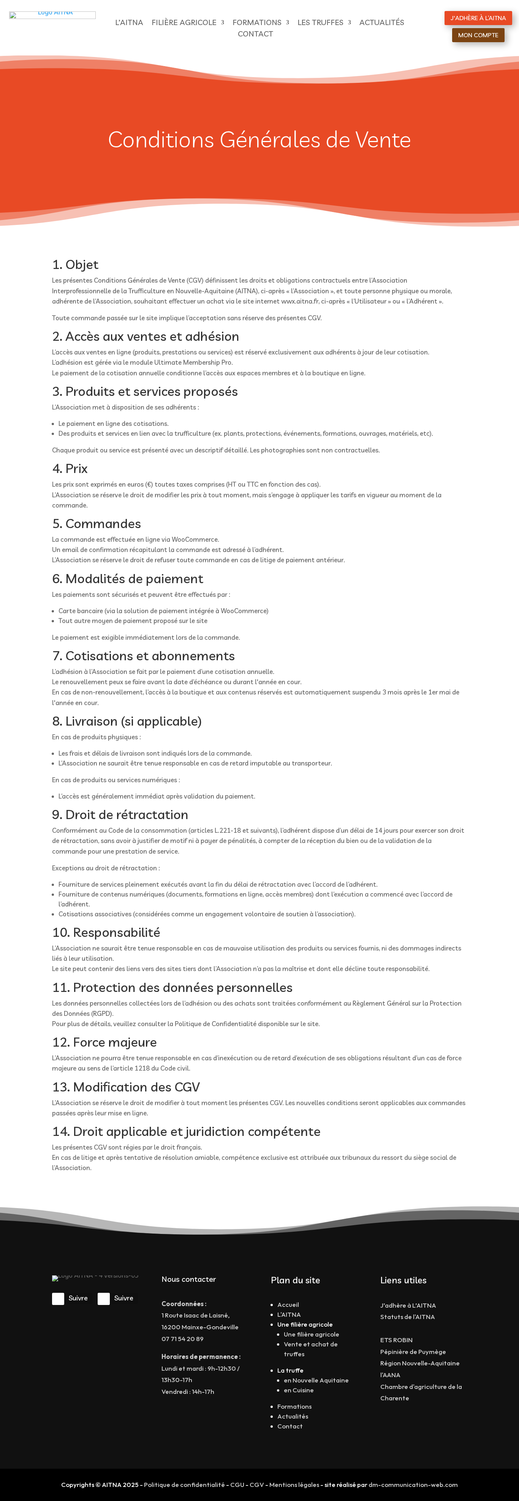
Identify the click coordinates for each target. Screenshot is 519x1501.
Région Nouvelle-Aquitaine (420, 1363)
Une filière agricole (311, 1334)
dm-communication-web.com (413, 1484)
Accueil (288, 1304)
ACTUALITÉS (381, 23)
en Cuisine (299, 1390)
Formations (294, 1406)
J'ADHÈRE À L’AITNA (478, 18)
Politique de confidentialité (184, 1484)
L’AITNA (129, 23)
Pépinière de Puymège (413, 1351)
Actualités (292, 1416)
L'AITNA (289, 1314)
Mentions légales (294, 1484)
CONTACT (255, 34)
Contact (290, 1426)
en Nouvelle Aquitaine (316, 1380)
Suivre (78, 1298)
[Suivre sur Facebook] (58, 1299)
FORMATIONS (257, 23)
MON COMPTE (478, 35)
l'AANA (390, 1375)
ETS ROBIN (396, 1340)
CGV (257, 1484)
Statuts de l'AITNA (407, 1317)
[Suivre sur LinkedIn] (104, 1299)
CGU (237, 1484)
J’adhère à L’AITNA (408, 1305)
